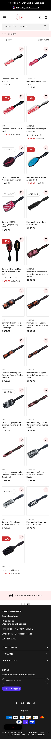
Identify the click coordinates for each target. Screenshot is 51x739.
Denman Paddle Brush (11, 570)
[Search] (45, 26)
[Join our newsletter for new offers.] (45, 681)
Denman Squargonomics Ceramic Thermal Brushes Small (37, 424)
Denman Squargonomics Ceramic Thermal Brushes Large (12, 424)
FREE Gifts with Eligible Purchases (28, 2)
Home (4, 34)
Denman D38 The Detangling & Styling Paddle (10, 224)
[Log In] (40, 17)
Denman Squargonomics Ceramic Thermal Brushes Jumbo (37, 274)
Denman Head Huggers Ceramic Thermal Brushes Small (37, 375)
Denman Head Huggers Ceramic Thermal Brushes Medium (12, 375)
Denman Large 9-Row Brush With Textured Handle (35, 474)
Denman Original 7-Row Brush (12, 130)
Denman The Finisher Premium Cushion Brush (12, 178)
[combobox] (25, 26)
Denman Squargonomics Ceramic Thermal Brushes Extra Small (12, 474)
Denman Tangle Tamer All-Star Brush (36, 178)
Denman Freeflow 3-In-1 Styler (36, 82)
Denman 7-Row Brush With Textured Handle (11, 523)
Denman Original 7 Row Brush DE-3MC (36, 223)
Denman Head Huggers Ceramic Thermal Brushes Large (37, 325)
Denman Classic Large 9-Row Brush (36, 130)
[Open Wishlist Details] (13, 727)
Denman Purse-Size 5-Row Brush (11, 80)
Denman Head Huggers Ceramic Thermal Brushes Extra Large (12, 325)
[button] (4, 17)
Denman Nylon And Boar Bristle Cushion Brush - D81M (12, 271)
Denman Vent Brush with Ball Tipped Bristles (36, 523)
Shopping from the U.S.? (27, 7)
